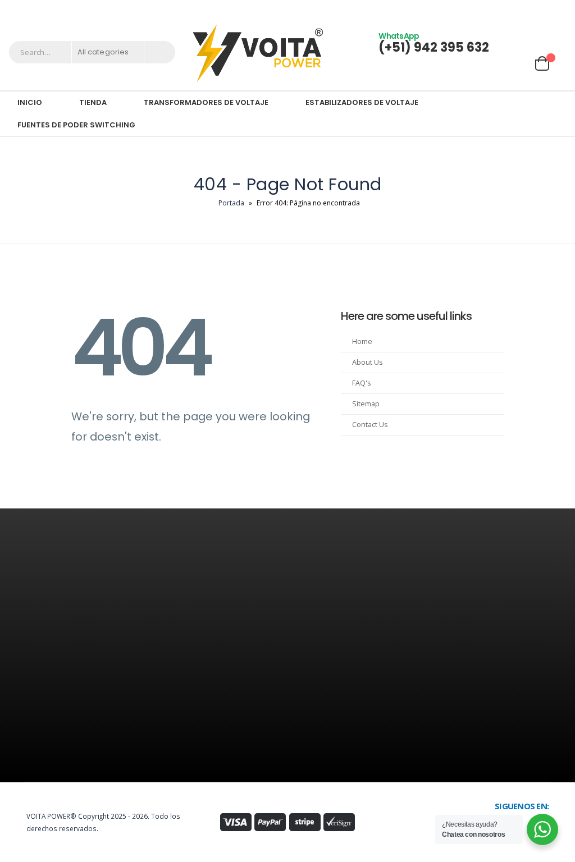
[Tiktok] (559, 7)
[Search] (159, 52)
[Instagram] (543, 7)
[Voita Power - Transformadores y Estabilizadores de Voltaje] (257, 52)
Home (362, 341)
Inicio (29, 102)
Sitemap (366, 404)
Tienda (93, 102)
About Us (367, 362)
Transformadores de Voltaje (206, 102)
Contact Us (370, 424)
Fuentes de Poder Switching (76, 125)
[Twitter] (526, 7)
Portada (231, 203)
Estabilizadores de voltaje (361, 102)
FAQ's (361, 383)
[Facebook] (510, 7)
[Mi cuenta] (518, 42)
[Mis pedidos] (549, 42)
